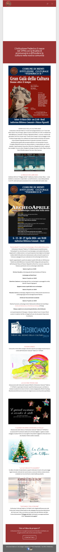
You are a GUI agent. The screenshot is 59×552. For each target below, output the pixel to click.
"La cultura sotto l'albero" (29, 468)
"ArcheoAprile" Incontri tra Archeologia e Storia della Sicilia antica (29, 247)
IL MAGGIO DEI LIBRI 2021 (29, 175)
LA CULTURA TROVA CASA (29, 383)
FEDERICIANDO (29, 346)
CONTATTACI (29, 537)
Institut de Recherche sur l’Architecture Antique (27, 305)
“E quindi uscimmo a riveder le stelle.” (29, 428)
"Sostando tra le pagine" (29, 506)
